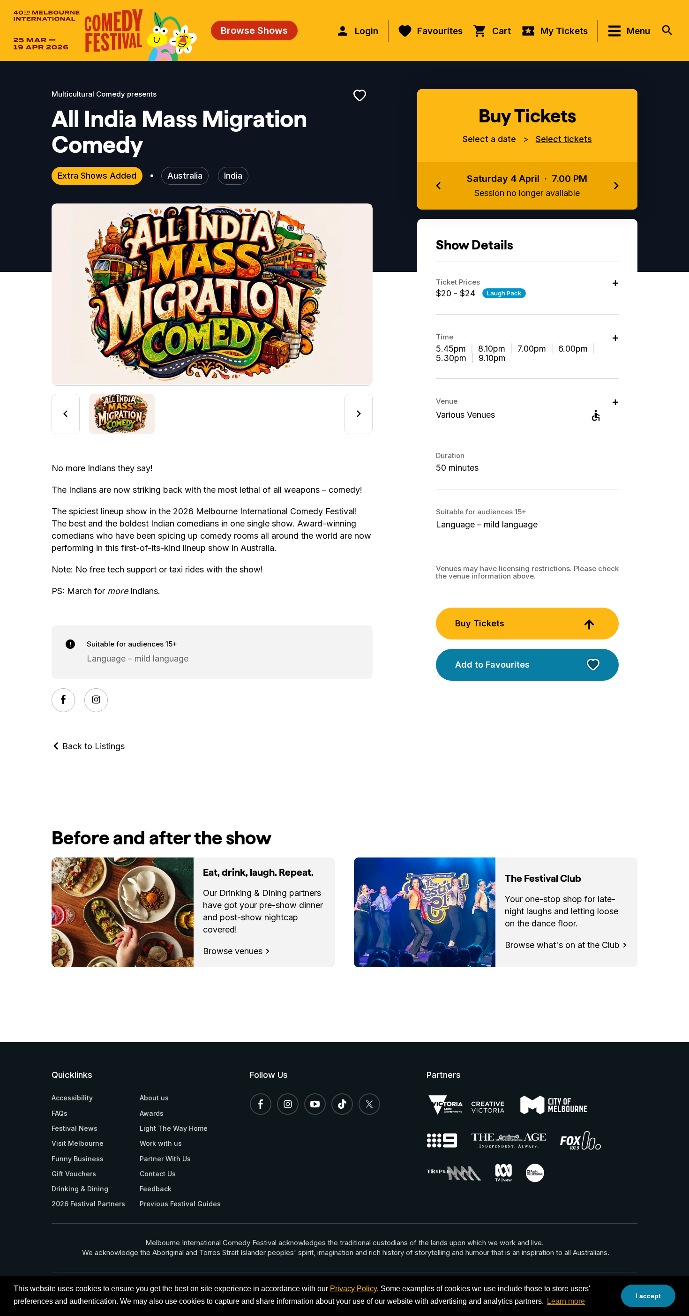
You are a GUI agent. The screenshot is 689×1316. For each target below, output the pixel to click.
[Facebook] (63, 700)
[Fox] (587, 1140)
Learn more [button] (566, 1301)
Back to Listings (92, 746)
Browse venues (234, 951)
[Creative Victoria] (473, 1105)
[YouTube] (315, 1104)
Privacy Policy (353, 1289)
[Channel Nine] (449, 1140)
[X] (369, 1104)
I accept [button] (648, 1296)
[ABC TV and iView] (510, 1173)
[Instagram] (96, 700)
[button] (122, 414)
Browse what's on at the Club (563, 945)
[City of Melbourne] (561, 1105)
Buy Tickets (479, 623)
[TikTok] (342, 1104)
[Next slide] (358, 414)
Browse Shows (254, 30)
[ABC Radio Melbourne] (542, 1173)
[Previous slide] (66, 414)
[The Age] (516, 1140)
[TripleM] (461, 1173)
